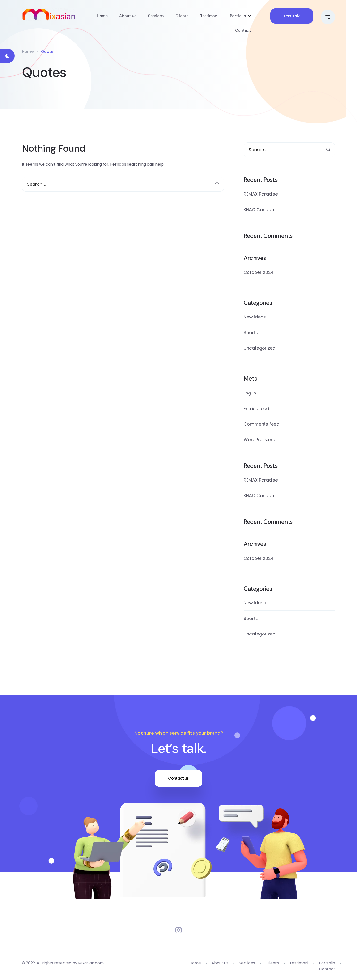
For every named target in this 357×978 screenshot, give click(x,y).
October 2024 (259, 272)
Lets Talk (292, 16)
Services (156, 15)
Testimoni (209, 15)
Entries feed (256, 408)
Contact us (178, 778)
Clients (181, 15)
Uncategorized (259, 348)
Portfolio (238, 15)
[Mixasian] (49, 14)
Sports (251, 332)
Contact (243, 30)
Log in (250, 393)
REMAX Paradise (261, 194)
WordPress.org (259, 439)
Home (102, 15)
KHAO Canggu (259, 210)
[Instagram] (178, 930)
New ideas (255, 317)
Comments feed (261, 424)
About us (127, 15)
